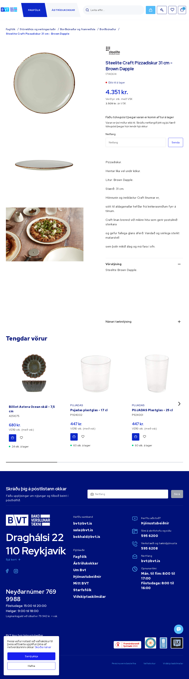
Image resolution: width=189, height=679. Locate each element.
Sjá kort (11, 559)
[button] (87, 10)
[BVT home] (9, 12)
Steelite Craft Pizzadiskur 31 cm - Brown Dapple (37, 33)
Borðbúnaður (108, 29)
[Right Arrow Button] (179, 403)
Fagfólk (10, 29)
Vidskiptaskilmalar (173, 663)
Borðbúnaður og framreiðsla (77, 29)
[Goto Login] (172, 10)
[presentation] (34, 10)
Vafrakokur (150, 663)
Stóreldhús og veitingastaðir (38, 29)
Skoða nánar (43, 647)
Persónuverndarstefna (124, 663)
